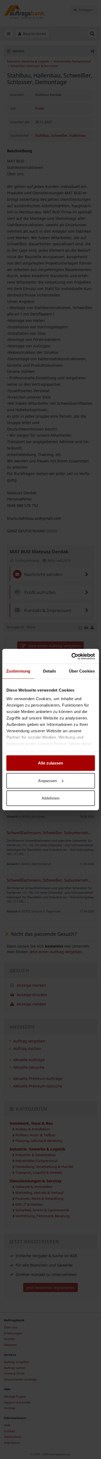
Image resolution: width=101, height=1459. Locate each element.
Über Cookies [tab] (82, 671)
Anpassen (47, 780)
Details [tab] (49, 671)
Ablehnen (50, 798)
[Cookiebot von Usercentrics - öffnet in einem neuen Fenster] (72, 656)
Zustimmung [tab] (18, 671)
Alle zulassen (50, 763)
